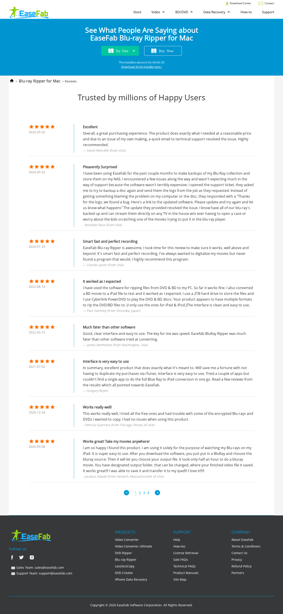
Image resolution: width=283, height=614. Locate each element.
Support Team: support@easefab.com (43, 573)
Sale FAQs (180, 559)
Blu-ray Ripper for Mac (40, 81)
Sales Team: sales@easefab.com (39, 567)
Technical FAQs (184, 566)
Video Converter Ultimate (133, 546)
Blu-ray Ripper (125, 559)
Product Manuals (186, 573)
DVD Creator (124, 573)
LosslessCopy (124, 566)
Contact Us (239, 553)
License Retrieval (185, 553)
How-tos (179, 546)
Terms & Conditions (245, 546)
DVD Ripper (123, 553)
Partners (237, 573)
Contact (269, 3)
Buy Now (166, 50)
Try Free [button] (122, 50)
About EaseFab (242, 540)
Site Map (179, 579)
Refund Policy (241, 566)
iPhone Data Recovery (131, 579)
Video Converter (127, 540)
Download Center (240, 3)
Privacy (236, 559)
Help (176, 540)
